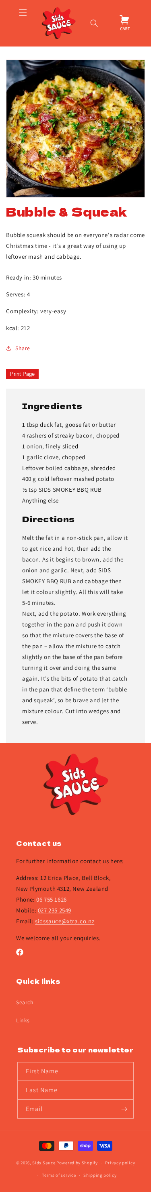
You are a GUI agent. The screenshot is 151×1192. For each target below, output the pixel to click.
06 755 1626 (51, 899)
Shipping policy (100, 1175)
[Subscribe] (124, 1109)
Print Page (22, 374)
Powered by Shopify (77, 1163)
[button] (22, 23)
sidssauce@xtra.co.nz (64, 921)
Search (25, 1002)
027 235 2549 (54, 910)
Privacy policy (120, 1163)
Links (23, 1020)
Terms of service (59, 1175)
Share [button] (22, 348)
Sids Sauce (43, 1163)
